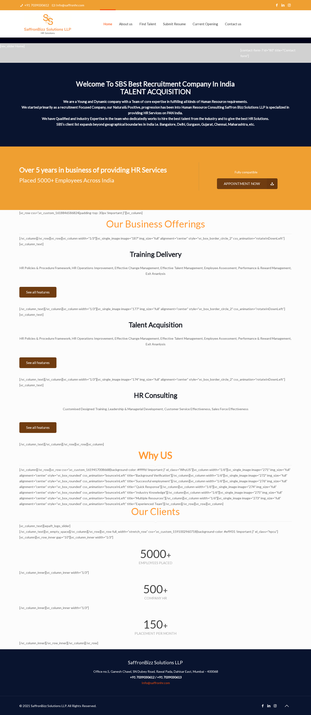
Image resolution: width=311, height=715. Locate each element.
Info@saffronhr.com (70, 5)
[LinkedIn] (283, 5)
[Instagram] (289, 5)
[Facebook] (277, 5)
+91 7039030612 (36, 5)
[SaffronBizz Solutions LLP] (47, 24)
